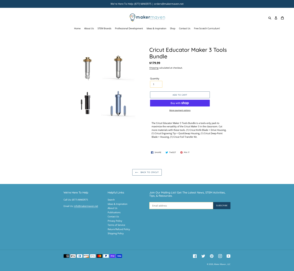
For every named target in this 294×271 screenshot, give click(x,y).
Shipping (153, 67)
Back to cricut (149, 172)
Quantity (154, 78)
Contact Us (113, 216)
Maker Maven (220, 264)
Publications (114, 212)
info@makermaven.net (86, 206)
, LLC (228, 264)
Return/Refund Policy (119, 229)
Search (111, 199)
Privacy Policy (115, 220)
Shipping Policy (116, 233)
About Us (112, 208)
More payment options (179, 110)
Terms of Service (116, 224)
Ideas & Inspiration (117, 203)
